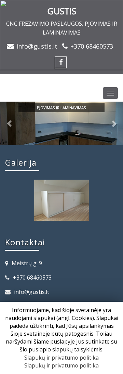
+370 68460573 (91, 46)
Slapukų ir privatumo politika (61, 357)
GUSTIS (61, 11)
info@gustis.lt (36, 46)
